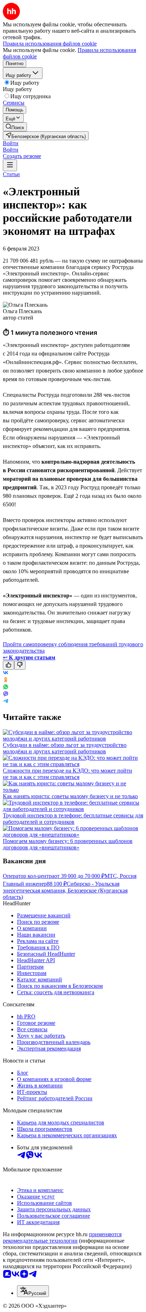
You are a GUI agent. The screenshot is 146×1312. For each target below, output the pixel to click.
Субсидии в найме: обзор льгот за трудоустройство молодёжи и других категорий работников (65, 748)
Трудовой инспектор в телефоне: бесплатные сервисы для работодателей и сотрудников (73, 818)
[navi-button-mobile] (10, 165)
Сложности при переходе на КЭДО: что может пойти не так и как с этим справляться (67, 774)
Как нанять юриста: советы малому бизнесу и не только (70, 796)
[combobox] (33, 1291)
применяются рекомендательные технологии (62, 1237)
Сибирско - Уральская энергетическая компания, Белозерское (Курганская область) (65, 890)
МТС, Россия (120, 876)
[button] (10, 143)
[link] (15, 126)
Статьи (11, 174)
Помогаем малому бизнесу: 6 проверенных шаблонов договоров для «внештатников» (68, 844)
